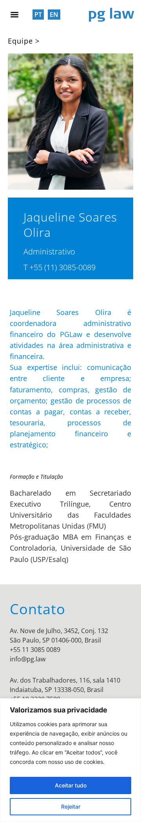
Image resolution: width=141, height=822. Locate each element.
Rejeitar (70, 806)
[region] (70, 760)
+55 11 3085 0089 (35, 649)
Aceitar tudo (71, 785)
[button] (14, 14)
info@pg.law (27, 659)
